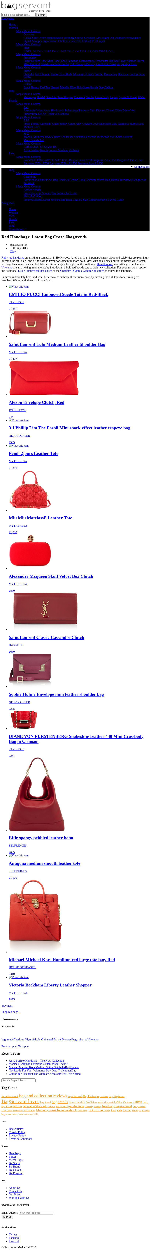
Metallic (64, 87)
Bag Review (89, 1096)
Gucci (55, 123)
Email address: (10, 1212)
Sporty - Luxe (129, 64)
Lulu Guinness (120, 123)
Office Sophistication (50, 37)
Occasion (29, 34)
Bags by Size (80, 199)
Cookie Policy (17, 1132)
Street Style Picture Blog (57, 199)
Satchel (99, 74)
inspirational (123, 1106)
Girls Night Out (105, 37)
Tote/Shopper (42, 74)
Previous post (9, 1046)
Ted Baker (67, 136)
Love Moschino (101, 123)
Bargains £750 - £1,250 (63, 163)
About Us (14, 1187)
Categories (30, 176)
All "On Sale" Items (56, 160)
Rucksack (79, 97)
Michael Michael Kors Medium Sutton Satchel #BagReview (44, 1067)
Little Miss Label (50, 60)
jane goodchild (139, 1106)
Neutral (55, 87)
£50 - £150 (43, 51)
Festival (86, 41)
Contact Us (15, 1191)
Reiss (57, 136)
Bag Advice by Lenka (64, 193)
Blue (73, 87)
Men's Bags (15, 1159)
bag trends (7, 1039)
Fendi (27, 123)
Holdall (41, 97)
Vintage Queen (136, 60)
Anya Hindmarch (54, 110)
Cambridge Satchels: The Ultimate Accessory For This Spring (45, 1073)
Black (27, 87)
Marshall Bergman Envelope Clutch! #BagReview (38, 1063)
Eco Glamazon (69, 60)
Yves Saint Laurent (121, 136)
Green (86, 87)
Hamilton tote (105, 264)
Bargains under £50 (80, 160)
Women (13, 27)
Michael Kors (31, 127)
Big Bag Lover (117, 60)
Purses (12, 1156)
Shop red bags (10, 1011)
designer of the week (35, 1106)
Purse (141, 74)
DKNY (42, 113)
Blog (12, 170)
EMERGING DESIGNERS (40, 146)
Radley (49, 136)
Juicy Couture (84, 123)
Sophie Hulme (11, 1114)
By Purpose (15, 1173)
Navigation (7, 18)
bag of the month (75, 1096)
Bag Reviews (61, 179)
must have (56, 1110)
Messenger (79, 74)
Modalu (28, 136)
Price (26, 47)
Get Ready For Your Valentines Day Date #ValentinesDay (42, 1070)
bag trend (45, 1102)
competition (14, 1106)
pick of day (96, 1110)
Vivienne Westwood (97, 136)
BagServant (119, 1096)
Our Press (14, 1194)
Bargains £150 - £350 (129, 160)
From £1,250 (104, 51)
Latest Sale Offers (34, 160)
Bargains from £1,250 (90, 163)
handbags (108, 1106)
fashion (51, 1106)
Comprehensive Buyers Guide (106, 199)
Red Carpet (98, 41)
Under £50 (30, 51)
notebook (70, 1110)
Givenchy (45, 123)
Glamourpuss (86, 60)
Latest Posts (30, 179)
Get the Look (77, 179)
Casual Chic (31, 37)
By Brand (14, 1166)
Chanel (110, 110)
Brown (35, 87)
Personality (30, 57)
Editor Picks (45, 179)
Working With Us (19, 1197)
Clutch (90, 74)
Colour (28, 84)
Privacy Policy (17, 1135)
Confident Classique (108, 64)
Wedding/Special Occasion (79, 37)
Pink (79, 87)
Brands (13, 100)
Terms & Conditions (20, 1138)
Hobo (54, 74)
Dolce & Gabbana (58, 113)
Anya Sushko (31, 150)
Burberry (83, 110)
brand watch (77, 1102)
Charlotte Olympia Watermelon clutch (82, 270)
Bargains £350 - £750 (36, 163)
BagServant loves (20, 1101)
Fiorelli (35, 123)
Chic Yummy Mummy (83, 64)
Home (12, 24)
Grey (102, 87)
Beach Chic (74, 41)
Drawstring (110, 74)
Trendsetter (101, 60)
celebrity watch (107, 1102)
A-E (26, 107)
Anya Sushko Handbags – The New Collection (36, 1060)
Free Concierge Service (37, 193)
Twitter (13, 1234)
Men (11, 90)
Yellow (109, 87)
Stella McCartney (25, 1114)
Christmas (127, 1102)
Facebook (14, 1237)
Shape (27, 70)
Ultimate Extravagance (128, 37)
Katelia (44, 150)
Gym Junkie (50, 41)
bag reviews (102, 1096)
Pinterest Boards (33, 199)
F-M (26, 120)
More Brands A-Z (34, 140)
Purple (94, 87)
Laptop (133, 74)
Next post (23, 1046)
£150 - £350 (57, 51)
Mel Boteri (18, 1110)
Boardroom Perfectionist (55, 64)
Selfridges (136, 1110)
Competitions (142, 166)
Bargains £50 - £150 (104, 160)
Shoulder (29, 74)
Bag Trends (112, 179)
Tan (47, 87)
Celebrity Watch (95, 179)
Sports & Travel (128, 97)
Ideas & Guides (33, 196)
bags (111, 1096)
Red (42, 87)
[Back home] (26, 11)
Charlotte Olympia (24, 1039)
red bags (73, 1039)
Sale (11, 153)
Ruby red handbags (12, 257)
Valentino (79, 136)
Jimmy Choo (67, 123)
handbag (97, 1106)
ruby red (82, 1039)
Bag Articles (16, 1128)
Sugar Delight (32, 60)
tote (36, 1114)
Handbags (15, 1153)
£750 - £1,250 (88, 51)
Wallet (27, 77)
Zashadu (74, 150)
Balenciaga (71, 110)
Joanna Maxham (58, 150)
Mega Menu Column (28, 31)
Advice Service (32, 189)
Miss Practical (32, 64)
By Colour (15, 1169)
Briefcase (123, 74)
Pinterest (14, 1241)
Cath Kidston (97, 110)
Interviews (125, 179)
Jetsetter (62, 41)
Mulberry (38, 136)
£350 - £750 (72, 51)
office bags (82, 1111)
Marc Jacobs (136, 123)
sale (119, 1110)
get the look (76, 1106)
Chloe (118, 110)
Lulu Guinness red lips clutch (35, 270)
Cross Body (65, 74)
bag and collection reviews (43, 1095)
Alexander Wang (33, 110)
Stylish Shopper (33, 41)
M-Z (26, 133)
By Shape (14, 1163)
